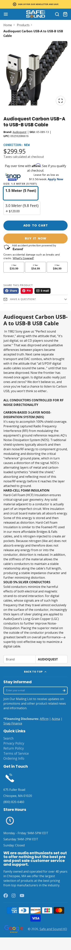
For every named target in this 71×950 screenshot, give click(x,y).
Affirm (44, 719)
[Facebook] (5, 895)
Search (8, 738)
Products (23, 25)
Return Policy (13, 748)
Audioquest (20, 132)
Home (7, 25)
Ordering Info (13, 758)
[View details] (9, 777)
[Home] (35, 14)
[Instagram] (14, 895)
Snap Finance (12, 723)
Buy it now (35, 238)
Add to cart (35, 225)
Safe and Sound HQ (53, 929)
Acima (56, 719)
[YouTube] (22, 895)
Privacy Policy (13, 743)
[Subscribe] (64, 690)
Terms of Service (16, 753)
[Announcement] (35, 4)
